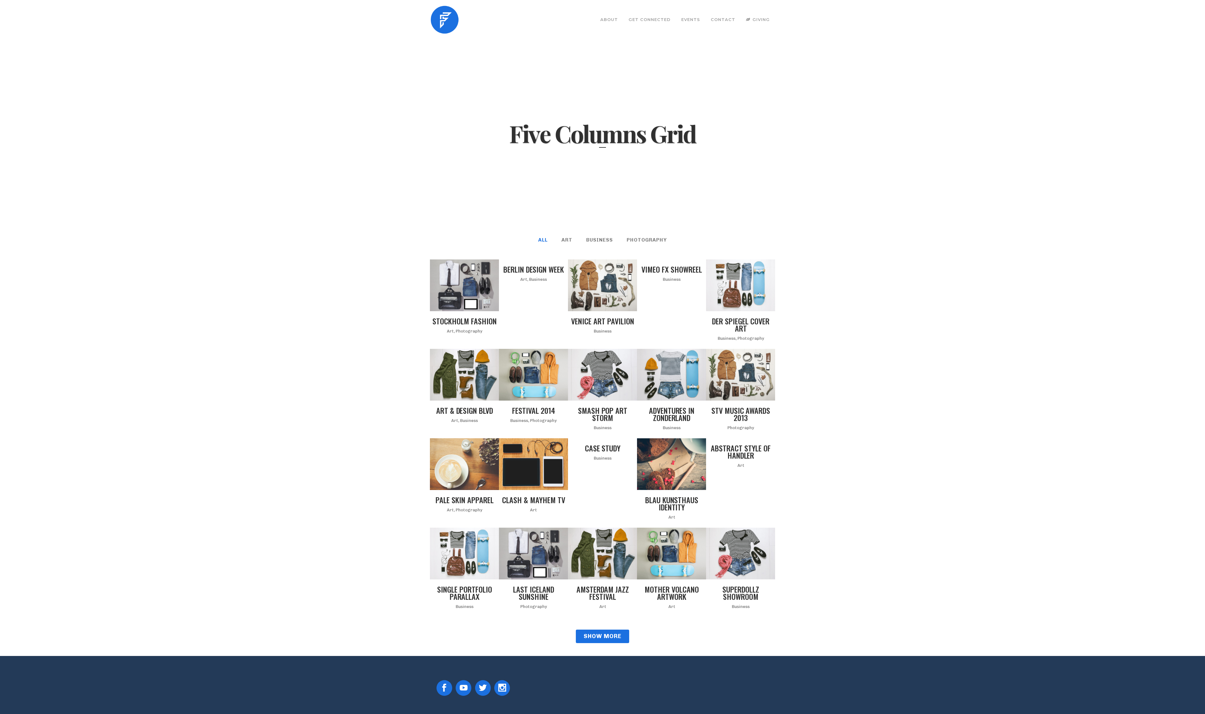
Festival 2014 (533, 410)
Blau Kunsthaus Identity (671, 503)
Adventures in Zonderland (671, 414)
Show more (602, 636)
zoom (451, 284)
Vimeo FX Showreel (671, 269)
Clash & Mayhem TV (533, 499)
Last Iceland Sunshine (533, 592)
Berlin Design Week (533, 269)
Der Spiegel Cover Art (740, 324)
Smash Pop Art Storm (602, 414)
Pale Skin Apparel (464, 499)
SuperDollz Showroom (740, 592)
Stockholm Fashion (464, 321)
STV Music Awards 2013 (740, 414)
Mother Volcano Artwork (672, 592)
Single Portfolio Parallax (464, 592)
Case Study (603, 448)
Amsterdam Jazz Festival (602, 592)
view (478, 284)
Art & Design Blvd (464, 410)
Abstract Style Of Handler (740, 451)
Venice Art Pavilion (602, 321)
